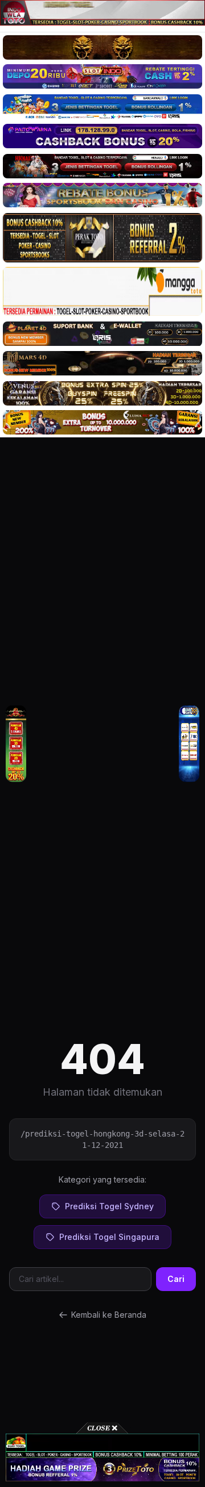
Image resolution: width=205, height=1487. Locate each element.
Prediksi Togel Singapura (109, 1237)
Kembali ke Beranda (108, 1314)
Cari (175, 1279)
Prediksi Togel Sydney (109, 1206)
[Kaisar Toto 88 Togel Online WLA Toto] (16, 743)
